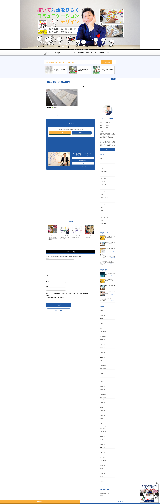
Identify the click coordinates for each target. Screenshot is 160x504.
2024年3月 (102, 386)
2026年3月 (102, 323)
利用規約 (101, 495)
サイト (47, 286)
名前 (47, 276)
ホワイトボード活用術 (104, 197)
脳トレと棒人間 (87, 237)
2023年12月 (102, 394)
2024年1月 (102, 391)
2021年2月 (102, 484)
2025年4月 (102, 352)
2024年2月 (102, 389)
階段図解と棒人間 (75, 237)
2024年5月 (102, 381)
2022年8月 (102, 436)
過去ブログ (101, 52)
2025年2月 (102, 357)
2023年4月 (102, 415)
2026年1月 (102, 328)
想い (96, 52)
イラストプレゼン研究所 (52, 53)
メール (48, 281)
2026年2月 (102, 326)
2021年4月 (102, 478)
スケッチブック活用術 (104, 187)
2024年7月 (102, 376)
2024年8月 (102, 373)
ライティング (102, 200)
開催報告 (102, 227)
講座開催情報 (81, 52)
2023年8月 (102, 405)
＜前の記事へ (57, 115)
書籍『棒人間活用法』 (104, 217)
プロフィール (89, 52)
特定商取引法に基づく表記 (104, 493)
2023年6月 (102, 410)
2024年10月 (102, 368)
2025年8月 (102, 341)
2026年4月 (102, 320)
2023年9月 (102, 402)
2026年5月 (102, 318)
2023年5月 (102, 412)
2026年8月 (102, 310)
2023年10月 (102, 399)
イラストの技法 (103, 178)
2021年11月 (102, 460)
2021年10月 (102, 463)
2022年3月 (102, 449)
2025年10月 (102, 336)
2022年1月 (102, 455)
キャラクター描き (103, 184)
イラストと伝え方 (103, 168)
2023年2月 (102, 420)
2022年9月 (102, 434)
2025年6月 (102, 347)
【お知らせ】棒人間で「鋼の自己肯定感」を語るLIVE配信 (52, 238)
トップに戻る (58, 310)
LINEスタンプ (102, 161)
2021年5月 (102, 476)
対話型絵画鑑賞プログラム (105, 213)
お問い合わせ (110, 52)
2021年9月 (102, 465)
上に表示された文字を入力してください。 (55, 297)
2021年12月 (102, 457)
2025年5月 (102, 349)
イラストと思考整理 (103, 171)
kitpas (101, 158)
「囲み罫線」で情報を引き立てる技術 (64, 238)
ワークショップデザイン (104, 204)
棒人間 (101, 220)
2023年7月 (102, 407)
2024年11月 (102, 365)
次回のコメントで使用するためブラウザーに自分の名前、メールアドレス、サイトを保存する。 (67, 293)
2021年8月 (102, 468)
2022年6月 (102, 441)
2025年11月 (102, 334)
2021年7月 (102, 470)
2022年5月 (102, 444)
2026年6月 (102, 315)
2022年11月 (102, 428)
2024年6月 (102, 378)
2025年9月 (102, 339)
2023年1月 (102, 423)
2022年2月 (102, 452)
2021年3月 (102, 481)
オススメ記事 (102, 181)
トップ (73, 52)
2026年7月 (102, 312)
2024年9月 (102, 370)
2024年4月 (102, 384)
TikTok (101, 165)
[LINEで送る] (54, 107)
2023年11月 (102, 397)
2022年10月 (102, 431)
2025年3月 (102, 355)
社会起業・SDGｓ (103, 223)
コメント (48, 258)
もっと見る (107, 149)
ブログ (101, 194)
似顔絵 (101, 210)
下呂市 (101, 207)
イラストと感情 (103, 174)
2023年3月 (102, 418)
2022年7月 (102, 439)
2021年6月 (102, 473)
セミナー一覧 (60, 133)
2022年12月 (102, 426)
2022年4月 (102, 447)
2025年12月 (102, 331)
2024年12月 (102, 362)
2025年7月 (102, 344)
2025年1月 (102, 360)
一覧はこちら (107, 62)
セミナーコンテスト (103, 191)
